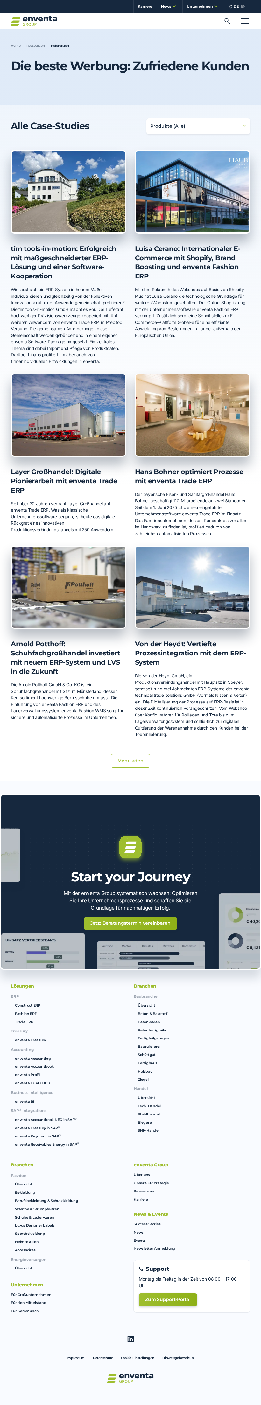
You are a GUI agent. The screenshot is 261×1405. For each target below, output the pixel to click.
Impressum (76, 1358)
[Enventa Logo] (34, 21)
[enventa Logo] (130, 1378)
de (236, 6)
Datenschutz (103, 1358)
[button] (167, 6)
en (243, 6)
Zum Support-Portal (167, 1299)
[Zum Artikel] (68, 192)
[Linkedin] (130, 1339)
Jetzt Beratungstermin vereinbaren (130, 923)
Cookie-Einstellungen (137, 1358)
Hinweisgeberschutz (178, 1358)
